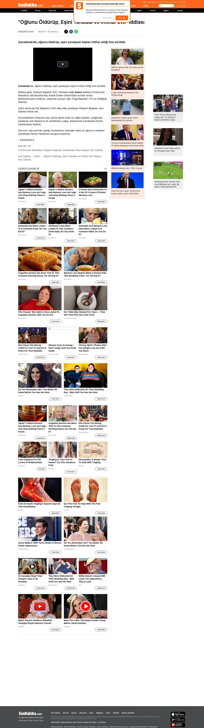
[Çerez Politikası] (102, 727)
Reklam (30, 720)
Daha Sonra (107, 18)
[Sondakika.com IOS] (178, 714)
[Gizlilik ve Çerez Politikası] (86, 727)
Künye (41, 720)
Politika (24, 10)
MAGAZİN (131, 6)
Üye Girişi (180, 6)
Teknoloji (52, 10)
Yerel (108, 713)
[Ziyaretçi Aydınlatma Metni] (138, 727)
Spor (91, 713)
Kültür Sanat (69, 10)
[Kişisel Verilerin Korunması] (119, 727)
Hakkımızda (23, 720)
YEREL (146, 6)
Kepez (78, 92)
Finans (38, 10)
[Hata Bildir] (153, 727)
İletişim (36, 720)
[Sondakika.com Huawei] (178, 725)
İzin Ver (122, 18)
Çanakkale (24, 86)
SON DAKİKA (57, 6)
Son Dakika (55, 713)
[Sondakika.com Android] (178, 719)
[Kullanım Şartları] (57, 727)
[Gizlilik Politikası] (70, 727)
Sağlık (139, 10)
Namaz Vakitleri (128, 713)
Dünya (74, 713)
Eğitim (166, 10)
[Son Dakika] (30, 5)
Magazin (99, 713)
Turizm (152, 10)
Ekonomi (83, 713)
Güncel (66, 713)
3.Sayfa (180, 10)
